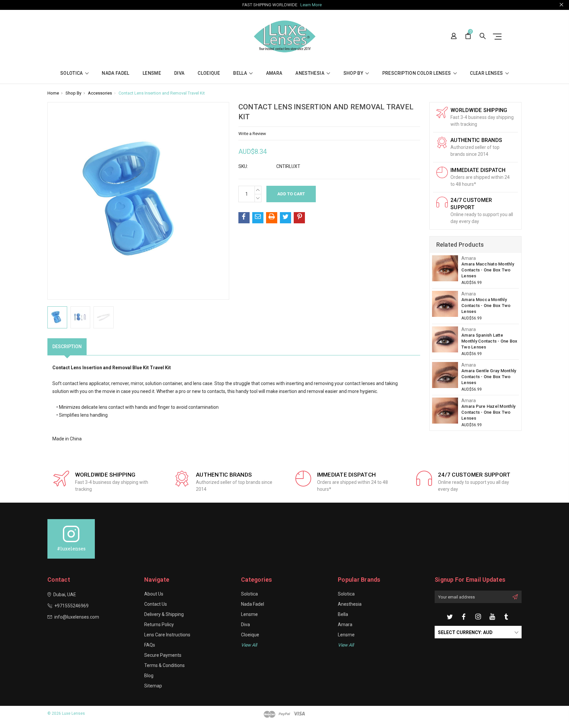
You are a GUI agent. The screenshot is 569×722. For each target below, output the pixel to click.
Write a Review (252, 133)
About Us (153, 594)
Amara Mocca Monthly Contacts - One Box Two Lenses (486, 305)
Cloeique (209, 73)
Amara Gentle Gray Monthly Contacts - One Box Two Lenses (488, 376)
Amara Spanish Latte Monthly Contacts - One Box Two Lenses (489, 341)
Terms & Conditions (164, 665)
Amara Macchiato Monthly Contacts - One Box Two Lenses (487, 270)
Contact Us (155, 604)
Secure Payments (162, 655)
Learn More (311, 4)
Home (53, 93)
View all (249, 645)
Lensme (152, 73)
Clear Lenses (487, 73)
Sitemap (153, 685)
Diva (179, 73)
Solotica (72, 73)
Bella (240, 73)
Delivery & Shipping (164, 614)
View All (346, 645)
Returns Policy (159, 624)
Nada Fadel (115, 73)
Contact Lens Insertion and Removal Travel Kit (162, 93)
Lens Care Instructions (167, 634)
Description (67, 346)
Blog (148, 675)
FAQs (149, 645)
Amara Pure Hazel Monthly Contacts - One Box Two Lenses (488, 412)
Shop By (354, 73)
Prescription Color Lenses (417, 73)
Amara (274, 73)
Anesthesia (310, 73)
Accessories (100, 93)
